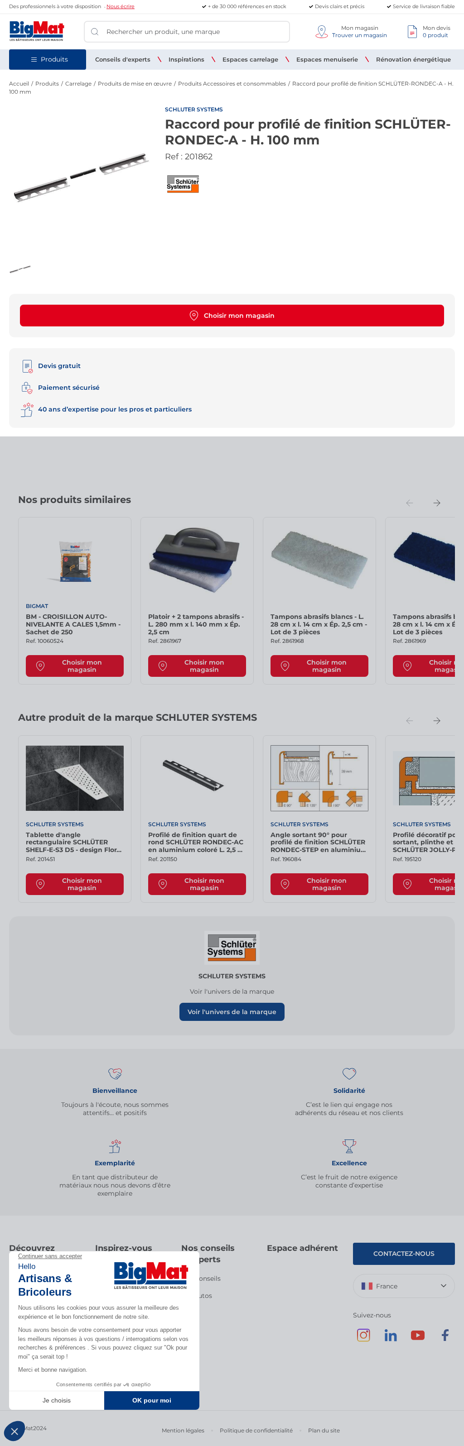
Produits (47, 83)
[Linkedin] (390, 1340)
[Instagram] (363, 1340)
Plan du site (324, 1430)
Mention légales (183, 1430)
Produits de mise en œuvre (135, 83)
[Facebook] (445, 1340)
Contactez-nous (404, 1254)
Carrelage (78, 83)
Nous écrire (120, 6)
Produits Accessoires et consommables (232, 83)
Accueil (19, 83)
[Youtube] (418, 1340)
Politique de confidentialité (256, 1430)
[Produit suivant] (437, 503)
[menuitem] (122, 59)
